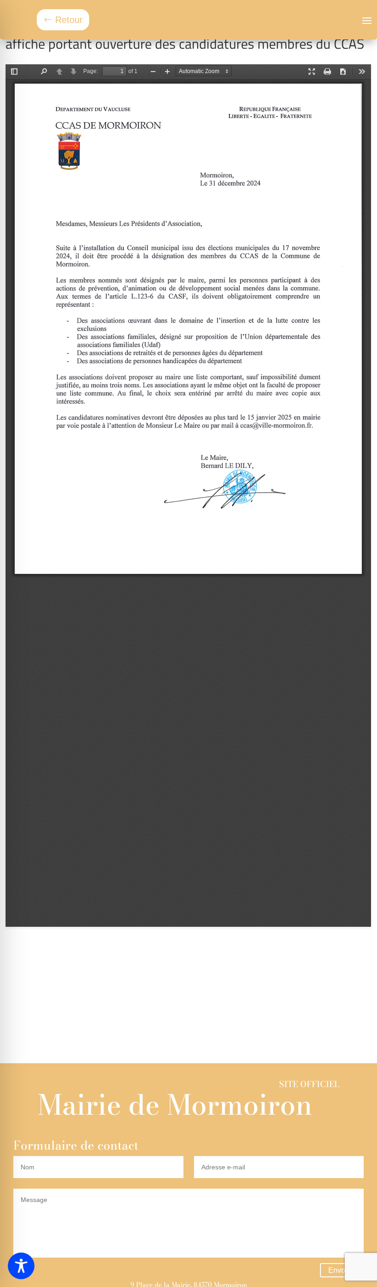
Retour (69, 20)
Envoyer (341, 1270)
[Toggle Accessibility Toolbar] (21, 1266)
